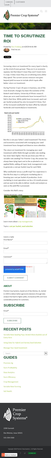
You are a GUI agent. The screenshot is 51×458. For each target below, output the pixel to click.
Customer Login (14, 3)
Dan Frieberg (16, 47)
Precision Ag (8, 363)
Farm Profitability (10, 368)
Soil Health (8, 391)
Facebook (22, 49)
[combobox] (24, 353)
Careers (9, 2)
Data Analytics (9, 372)
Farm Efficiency (9, 377)
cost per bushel (15, 226)
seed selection (27, 226)
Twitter (25, 49)
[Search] (45, 353)
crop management (25, 222)
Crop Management (11, 382)
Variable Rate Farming (12, 387)
